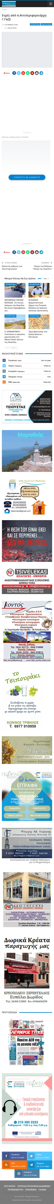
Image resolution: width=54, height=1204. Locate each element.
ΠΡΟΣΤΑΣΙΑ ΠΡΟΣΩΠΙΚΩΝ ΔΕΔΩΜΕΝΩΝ (33, 1186)
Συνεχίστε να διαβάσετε (27, 177)
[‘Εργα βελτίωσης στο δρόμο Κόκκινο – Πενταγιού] (39, 322)
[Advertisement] (27, 104)
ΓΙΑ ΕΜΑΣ (42, 1190)
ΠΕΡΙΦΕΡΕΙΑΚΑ (35, 24)
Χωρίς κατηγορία (46, 24)
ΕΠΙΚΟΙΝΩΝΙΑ (30, 1190)
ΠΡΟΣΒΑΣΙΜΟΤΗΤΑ (15, 1190)
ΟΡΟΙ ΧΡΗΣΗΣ (9, 1186)
